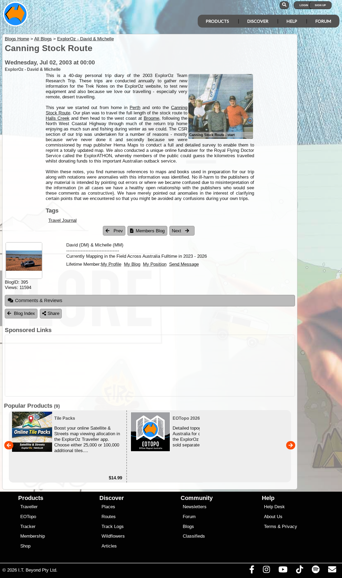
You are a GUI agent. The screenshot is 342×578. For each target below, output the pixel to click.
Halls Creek (57, 118)
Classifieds (194, 536)
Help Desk (274, 506)
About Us (273, 516)
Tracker (28, 526)
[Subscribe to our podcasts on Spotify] (315, 570)
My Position (154, 264)
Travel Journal (62, 220)
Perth (135, 107)
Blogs (188, 526)
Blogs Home (17, 38)
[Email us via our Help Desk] (332, 570)
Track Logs (113, 526)
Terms (270, 526)
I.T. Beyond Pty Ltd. (37, 570)
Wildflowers (113, 536)
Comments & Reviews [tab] (38, 300)
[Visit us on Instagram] (266, 570)
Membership (32, 536)
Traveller (29, 506)
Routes (109, 516)
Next (177, 230)
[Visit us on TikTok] (299, 570)
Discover (257, 21)
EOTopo (28, 516)
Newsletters (195, 506)
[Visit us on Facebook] (251, 570)
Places (108, 506)
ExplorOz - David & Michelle (85, 38)
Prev (117, 230)
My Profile (111, 264)
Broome (151, 118)
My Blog (132, 264)
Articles (109, 546)
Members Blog (150, 230)
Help (291, 21)
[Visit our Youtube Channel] (283, 570)
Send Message (184, 264)
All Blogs (43, 38)
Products (217, 21)
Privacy (289, 526)
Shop (25, 546)
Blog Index (24, 313)
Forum (323, 21)
